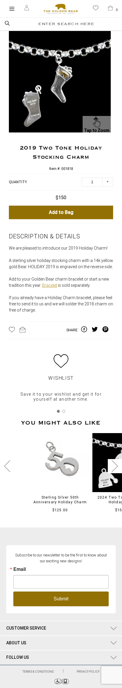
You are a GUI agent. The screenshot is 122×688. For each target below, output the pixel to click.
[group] (60, 82)
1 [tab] (58, 411)
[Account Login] (27, 8)
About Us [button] (16, 643)
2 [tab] (63, 411)
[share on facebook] (86, 330)
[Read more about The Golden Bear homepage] (61, 9)
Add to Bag (61, 212)
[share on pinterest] (107, 330)
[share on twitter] (97, 330)
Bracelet (49, 285)
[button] (95, 9)
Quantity (18, 182)
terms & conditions (38, 671)
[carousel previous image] (7, 466)
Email (19, 569)
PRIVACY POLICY (88, 671)
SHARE (72, 330)
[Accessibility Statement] (61, 684)
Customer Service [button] (26, 628)
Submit (61, 598)
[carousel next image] (115, 466)
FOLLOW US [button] (17, 657)
